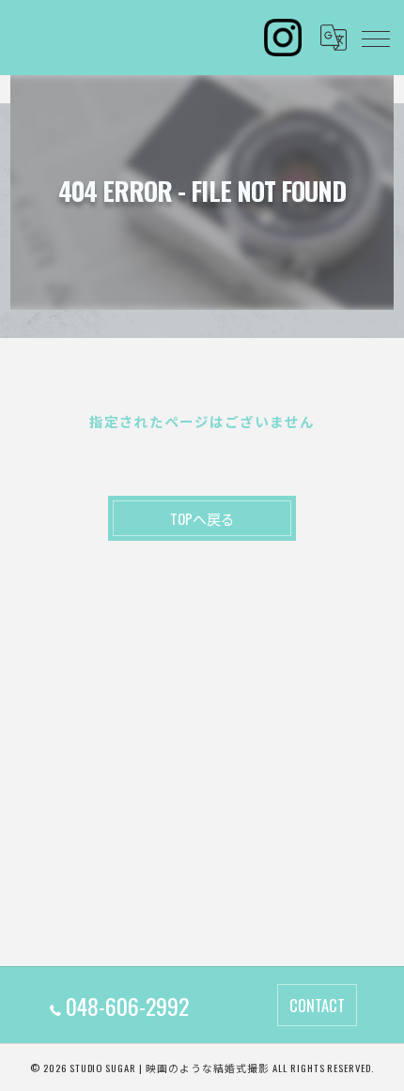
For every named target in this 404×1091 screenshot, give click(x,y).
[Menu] (374, 37)
